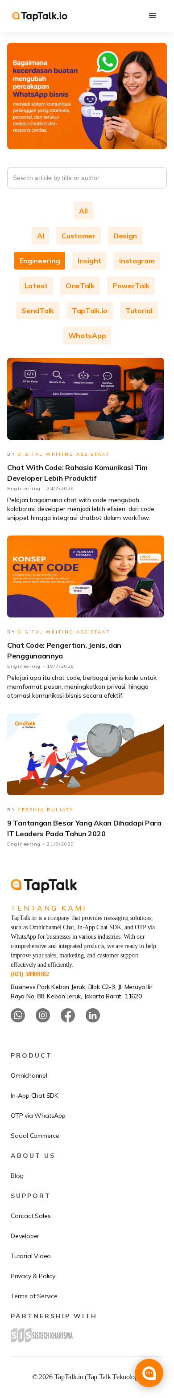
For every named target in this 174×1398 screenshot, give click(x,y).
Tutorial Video (31, 1256)
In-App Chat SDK (34, 1095)
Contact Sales (30, 1216)
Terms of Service (34, 1296)
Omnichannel (29, 1075)
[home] (39, 16)
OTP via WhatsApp (38, 1116)
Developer (25, 1236)
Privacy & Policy (33, 1276)
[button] (152, 16)
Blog (17, 1176)
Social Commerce (35, 1136)
